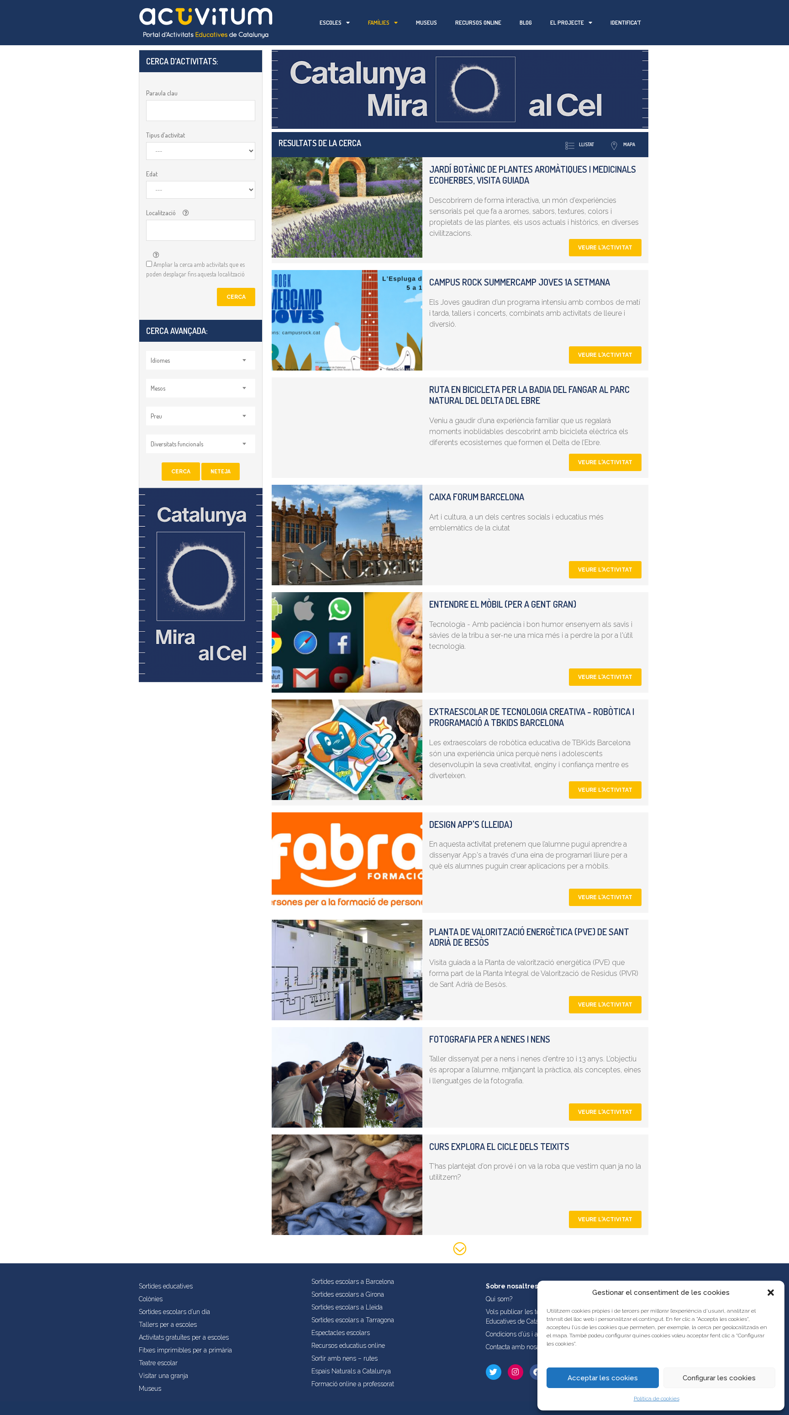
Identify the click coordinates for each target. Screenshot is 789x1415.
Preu (156, 416)
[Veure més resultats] (460, 1250)
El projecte (567, 22)
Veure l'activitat (605, 247)
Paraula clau (162, 93)
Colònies (151, 1299)
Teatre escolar (158, 1363)
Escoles (331, 22)
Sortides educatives (166, 1286)
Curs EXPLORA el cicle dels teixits (499, 1146)
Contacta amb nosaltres (519, 1347)
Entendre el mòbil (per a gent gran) (502, 604)
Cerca (236, 297)
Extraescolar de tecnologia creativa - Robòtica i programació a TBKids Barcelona (531, 716)
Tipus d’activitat (165, 135)
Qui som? (499, 1299)
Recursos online (478, 22)
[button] (770, 1292)
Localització (161, 213)
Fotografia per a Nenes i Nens (489, 1039)
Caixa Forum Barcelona (476, 497)
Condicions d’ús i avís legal (523, 1334)
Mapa (629, 144)
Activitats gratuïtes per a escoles (184, 1337)
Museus (426, 22)
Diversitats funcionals (177, 444)
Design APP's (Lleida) (470, 824)
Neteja (220, 471)
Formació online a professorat (352, 1384)
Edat (152, 174)
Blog (526, 22)
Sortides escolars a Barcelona (352, 1281)
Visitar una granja (163, 1375)
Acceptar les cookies (603, 1378)
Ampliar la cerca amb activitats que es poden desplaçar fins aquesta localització (195, 269)
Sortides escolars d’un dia (174, 1311)
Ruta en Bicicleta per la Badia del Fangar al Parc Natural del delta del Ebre (529, 394)
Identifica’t (625, 22)
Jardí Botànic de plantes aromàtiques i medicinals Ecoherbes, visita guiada (532, 174)
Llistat (586, 144)
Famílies (378, 22)
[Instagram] (515, 1372)
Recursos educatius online (348, 1345)
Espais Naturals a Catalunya (351, 1371)
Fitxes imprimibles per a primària (185, 1350)
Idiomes (160, 360)
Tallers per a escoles (168, 1324)
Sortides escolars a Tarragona (352, 1320)
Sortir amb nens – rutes (344, 1358)
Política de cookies (656, 1398)
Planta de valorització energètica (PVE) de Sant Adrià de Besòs (529, 937)
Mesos (158, 388)
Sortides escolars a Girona (347, 1294)
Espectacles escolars (340, 1332)
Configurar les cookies (719, 1378)
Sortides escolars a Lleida (347, 1307)
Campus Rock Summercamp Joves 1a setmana (519, 282)
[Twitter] (493, 1372)
